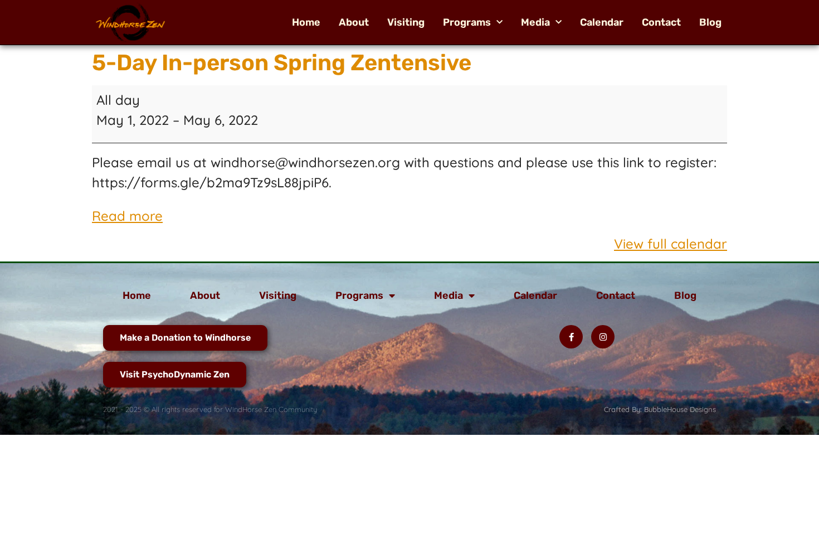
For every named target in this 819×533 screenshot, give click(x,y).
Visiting (406, 22)
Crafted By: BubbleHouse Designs (660, 409)
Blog (710, 22)
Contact (661, 22)
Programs (467, 22)
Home (306, 22)
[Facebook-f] (571, 336)
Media (535, 22)
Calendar (601, 22)
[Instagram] (603, 336)
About (354, 22)
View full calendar (670, 243)
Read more (127, 215)
